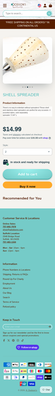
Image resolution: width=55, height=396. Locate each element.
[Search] (49, 13)
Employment (9, 283)
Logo (18, 5)
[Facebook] (4, 340)
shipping (17, 134)
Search (6, 297)
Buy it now (27, 186)
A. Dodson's (31, 390)
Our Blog (7, 293)
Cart (50, 5)
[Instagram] (18, 340)
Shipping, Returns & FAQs (15, 274)
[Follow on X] (8, 340)
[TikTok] (22, 340)
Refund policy (9, 306)
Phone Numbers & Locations (16, 270)
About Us (7, 288)
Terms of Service (11, 302)
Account (45, 5)
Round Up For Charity (13, 279)
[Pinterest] (13, 340)
